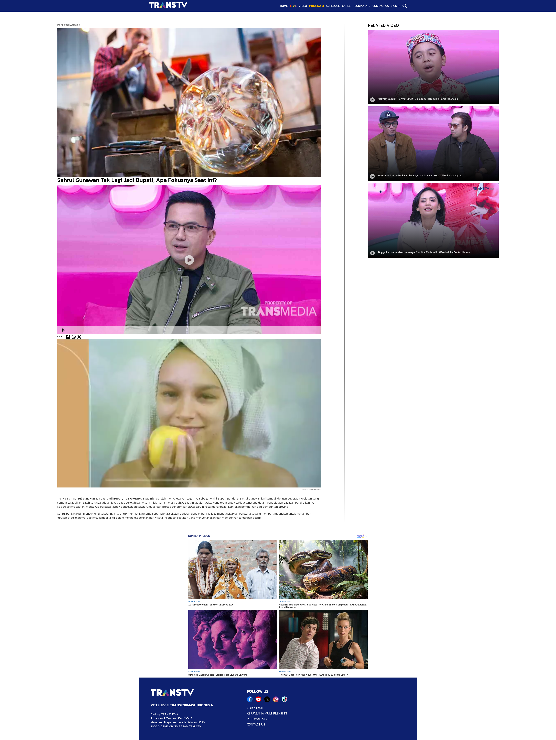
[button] (189, 102)
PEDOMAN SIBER (258, 719)
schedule (333, 6)
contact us (380, 6)
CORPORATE (255, 708)
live (293, 5)
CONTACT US (256, 724)
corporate (362, 6)
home (284, 6)
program (316, 5)
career (347, 6)
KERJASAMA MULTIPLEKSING (267, 713)
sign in (395, 6)
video (303, 6)
